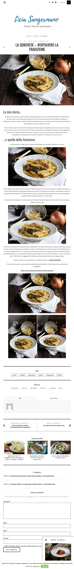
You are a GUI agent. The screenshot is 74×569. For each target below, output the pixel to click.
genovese (32, 375)
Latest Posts (54, 398)
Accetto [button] (44, 566)
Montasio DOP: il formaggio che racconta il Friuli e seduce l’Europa (14, 457)
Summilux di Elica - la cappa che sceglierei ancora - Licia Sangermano (32, 484)
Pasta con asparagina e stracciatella (60, 457)
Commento (7, 501)
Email (61, 388)
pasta (41, 375)
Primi (35, 41)
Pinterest (33, 388)
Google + (43, 388)
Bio (20, 398)
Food (30, 41)
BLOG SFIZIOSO (55, 260)
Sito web (5, 538)
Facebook (15, 388)
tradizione (50, 375)
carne (14, 375)
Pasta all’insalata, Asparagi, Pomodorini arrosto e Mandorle (20, 425)
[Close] (46, 539)
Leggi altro (36, 566)
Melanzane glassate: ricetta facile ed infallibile (37, 457)
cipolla (22, 375)
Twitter (24, 388)
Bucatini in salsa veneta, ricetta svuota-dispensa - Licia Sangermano (32, 476)
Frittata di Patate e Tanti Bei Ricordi (53, 424)
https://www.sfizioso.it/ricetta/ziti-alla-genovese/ (37, 270)
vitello (59, 375)
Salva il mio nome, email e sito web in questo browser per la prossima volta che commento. (32, 546)
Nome (5, 523)
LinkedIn (53, 388)
